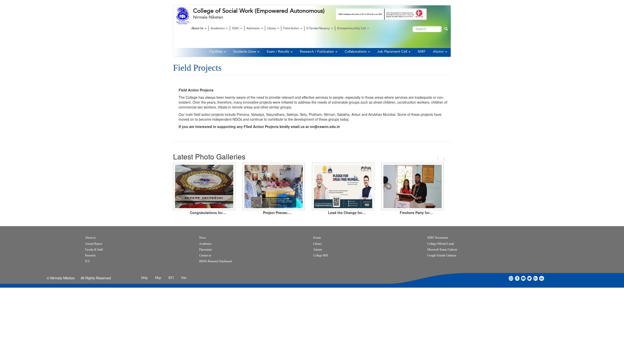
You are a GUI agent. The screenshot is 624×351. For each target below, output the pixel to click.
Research (90, 255)
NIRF (422, 51)
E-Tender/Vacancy (318, 28)
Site (183, 278)
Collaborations (356, 51)
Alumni (439, 51)
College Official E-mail (440, 243)
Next (443, 159)
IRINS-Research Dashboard (215, 261)
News (202, 237)
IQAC (236, 28)
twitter (529, 278)
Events (317, 237)
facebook (517, 278)
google (535, 278)
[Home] (184, 15)
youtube (523, 278)
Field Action (291, 28)
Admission (253, 28)
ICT (87, 261)
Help (144, 278)
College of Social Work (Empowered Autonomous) (259, 11)
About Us (197, 28)
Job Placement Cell (392, 51)
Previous (438, 159)
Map (158, 278)
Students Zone (245, 51)
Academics (218, 28)
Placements (205, 249)
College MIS (320, 255)
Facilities (217, 51)
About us (90, 237)
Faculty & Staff (94, 249)
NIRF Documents (437, 237)
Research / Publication (317, 51)
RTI (171, 278)
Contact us (205, 255)
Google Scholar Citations (441, 255)
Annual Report (93, 243)
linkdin (541, 278)
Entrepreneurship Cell (352, 28)
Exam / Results (278, 51)
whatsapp (511, 278)
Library (272, 28)
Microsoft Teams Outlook (442, 249)
